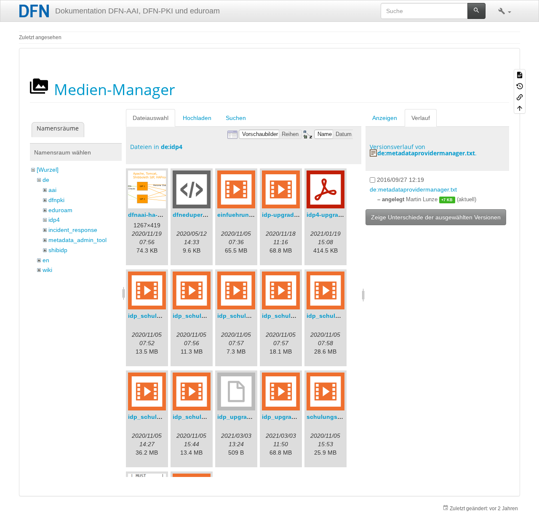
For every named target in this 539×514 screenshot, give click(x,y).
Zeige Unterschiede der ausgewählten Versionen (436, 217)
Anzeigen (384, 118)
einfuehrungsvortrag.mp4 (254, 214)
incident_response (72, 229)
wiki (47, 269)
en (46, 260)
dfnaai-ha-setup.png (157, 214)
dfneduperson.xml (199, 214)
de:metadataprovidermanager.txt (426, 153)
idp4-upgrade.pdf (332, 214)
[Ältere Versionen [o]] (519, 85)
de (46, 179)
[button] (505, 10)
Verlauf (420, 118)
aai (52, 189)
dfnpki (56, 200)
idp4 (54, 219)
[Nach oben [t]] (519, 108)
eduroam (60, 210)
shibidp (57, 250)
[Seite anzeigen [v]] (519, 74)
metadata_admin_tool (77, 240)
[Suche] (476, 11)
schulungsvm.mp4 (333, 416)
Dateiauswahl (150, 118)
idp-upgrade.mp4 (286, 214)
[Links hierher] (519, 97)
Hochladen (197, 118)
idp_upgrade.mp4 (287, 416)
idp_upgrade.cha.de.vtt (250, 416)
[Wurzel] (48, 169)
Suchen (236, 118)
